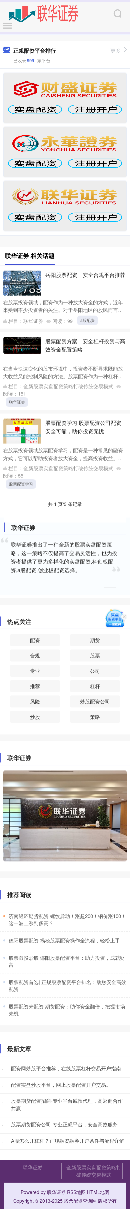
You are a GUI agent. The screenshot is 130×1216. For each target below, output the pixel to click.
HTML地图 (98, 1192)
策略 (95, 716)
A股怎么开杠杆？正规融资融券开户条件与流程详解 (67, 1140)
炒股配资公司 (95, 701)
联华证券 (17, 402)
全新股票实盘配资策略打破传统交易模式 (93, 1171)
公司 (95, 670)
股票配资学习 (21, 484)
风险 (35, 701)
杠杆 (95, 685)
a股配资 (87, 320)
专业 (35, 670)
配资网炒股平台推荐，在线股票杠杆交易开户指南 (66, 1068)
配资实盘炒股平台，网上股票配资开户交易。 (61, 1084)
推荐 (35, 685)
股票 (95, 655)
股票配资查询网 (80, 1200)
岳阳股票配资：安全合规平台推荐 (85, 274)
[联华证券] (43, 12)
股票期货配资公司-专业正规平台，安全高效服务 (64, 1124)
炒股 (35, 716)
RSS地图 (76, 1192)
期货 (95, 639)
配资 (35, 639)
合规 (35, 655)
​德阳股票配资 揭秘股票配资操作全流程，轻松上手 (64, 940)
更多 (115, 50)
